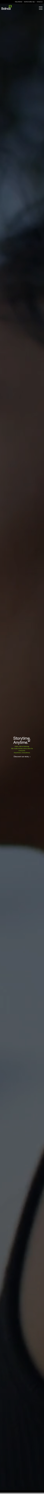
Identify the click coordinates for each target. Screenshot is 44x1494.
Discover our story (21, 756)
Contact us (40, 1)
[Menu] (40, 8)
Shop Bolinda (18, 1)
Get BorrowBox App (29, 1)
